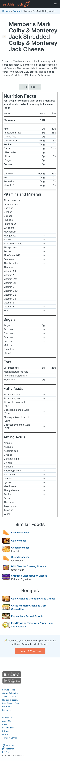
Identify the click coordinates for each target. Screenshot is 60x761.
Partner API (7, 718)
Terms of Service (9, 738)
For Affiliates (8, 728)
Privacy (5, 731)
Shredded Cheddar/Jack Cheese (29, 575)
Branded (17, 11)
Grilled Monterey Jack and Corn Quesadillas (28, 607)
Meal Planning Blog (10, 703)
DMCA (5, 734)
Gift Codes (7, 707)
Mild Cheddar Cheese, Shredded (29, 566)
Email (8, 752)
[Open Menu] (55, 4)
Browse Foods (8, 690)
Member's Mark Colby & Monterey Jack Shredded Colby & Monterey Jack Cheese (33, 37)
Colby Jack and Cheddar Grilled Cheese (33, 598)
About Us (6, 721)
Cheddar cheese (20, 532)
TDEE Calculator (9, 696)
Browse (6, 11)
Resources (7, 710)
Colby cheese (18, 540)
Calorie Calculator (10, 693)
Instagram (10, 749)
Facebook (10, 745)
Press (4, 724)
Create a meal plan (30, 651)
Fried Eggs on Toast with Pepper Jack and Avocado (32, 625)
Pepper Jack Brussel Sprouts (27, 616)
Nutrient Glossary (10, 700)
